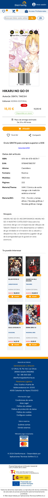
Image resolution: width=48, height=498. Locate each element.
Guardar (14, 135)
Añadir (25, 128)
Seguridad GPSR (24, 148)
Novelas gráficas (35, 201)
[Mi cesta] (14, 11)
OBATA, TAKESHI (19, 96)
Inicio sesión (41, 4)
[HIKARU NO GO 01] (24, 51)
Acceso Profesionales (37, 11)
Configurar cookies (24, 415)
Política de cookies (24, 412)
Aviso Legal (24, 403)
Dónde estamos (24, 427)
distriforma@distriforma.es (24, 378)
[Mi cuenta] (26, 11)
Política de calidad (24, 406)
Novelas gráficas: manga (32, 204)
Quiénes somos (24, 425)
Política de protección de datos (24, 409)
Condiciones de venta (24, 400)
